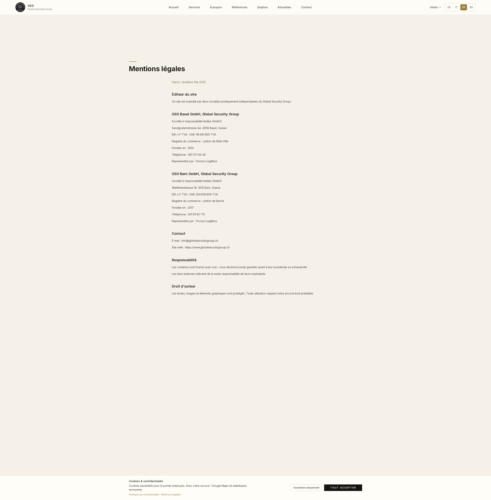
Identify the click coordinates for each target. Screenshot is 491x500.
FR (463, 7)
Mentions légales (171, 494)
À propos (216, 7)
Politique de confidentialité (144, 494)
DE (449, 7)
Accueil (174, 7)
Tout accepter (343, 487)
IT (456, 7)
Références (239, 7)
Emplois (262, 7)
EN (471, 7)
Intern (434, 7)
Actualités (284, 7)
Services (194, 7)
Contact (306, 7)
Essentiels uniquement (306, 487)
